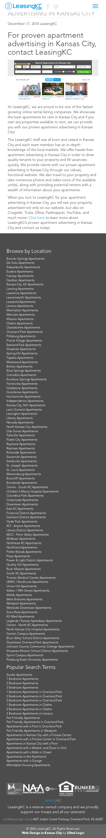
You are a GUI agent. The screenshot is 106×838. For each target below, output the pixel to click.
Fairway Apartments (19, 276)
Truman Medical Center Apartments (31, 578)
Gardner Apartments (20, 280)
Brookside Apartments (21, 483)
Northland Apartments (21, 547)
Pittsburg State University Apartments (32, 659)
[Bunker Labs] (87, 789)
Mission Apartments (20, 319)
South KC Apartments (21, 573)
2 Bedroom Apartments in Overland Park (34, 696)
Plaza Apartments (18, 556)
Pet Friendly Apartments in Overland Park (35, 722)
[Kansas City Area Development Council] (51, 789)
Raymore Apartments (20, 444)
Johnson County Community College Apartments (40, 646)
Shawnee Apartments (21, 349)
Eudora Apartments (19, 271)
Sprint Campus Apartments (24, 655)
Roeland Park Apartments (23, 345)
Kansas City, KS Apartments (24, 284)
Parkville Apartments (20, 435)
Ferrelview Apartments (22, 384)
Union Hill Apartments (21, 586)
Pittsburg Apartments (21, 336)
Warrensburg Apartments (23, 474)
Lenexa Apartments (19, 306)
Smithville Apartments (21, 461)
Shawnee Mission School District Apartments (37, 651)
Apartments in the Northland (26, 756)
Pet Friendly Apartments (23, 718)
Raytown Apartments (20, 448)
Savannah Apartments (21, 457)
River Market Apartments (23, 569)
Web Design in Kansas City (42, 833)
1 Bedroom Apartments (22, 679)
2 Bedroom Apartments (22, 683)
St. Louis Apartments (20, 470)
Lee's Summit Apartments (24, 409)
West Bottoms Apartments (24, 599)
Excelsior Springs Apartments (26, 379)
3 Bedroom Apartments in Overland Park (34, 700)
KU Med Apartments (20, 616)
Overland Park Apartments (24, 332)
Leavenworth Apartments (23, 297)
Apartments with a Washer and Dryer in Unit (36, 748)
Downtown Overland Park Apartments (32, 642)
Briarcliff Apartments (20, 478)
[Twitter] (55, 7)
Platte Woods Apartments (23, 552)
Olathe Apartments (19, 323)
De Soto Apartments (20, 263)
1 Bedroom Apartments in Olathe (29, 705)
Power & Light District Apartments (29, 560)
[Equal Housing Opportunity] (66, 789)
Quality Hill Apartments (22, 564)
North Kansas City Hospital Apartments (32, 629)
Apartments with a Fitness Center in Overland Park (41, 739)
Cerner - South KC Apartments (27, 487)
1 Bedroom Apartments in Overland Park (34, 692)
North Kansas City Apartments (26, 427)
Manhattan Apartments (22, 310)
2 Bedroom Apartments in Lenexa (29, 713)
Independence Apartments (24, 401)
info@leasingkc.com (17, 819)
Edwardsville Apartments (23, 267)
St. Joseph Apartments (22, 465)
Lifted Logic (75, 833)
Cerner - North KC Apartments (27, 625)
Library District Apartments (24, 530)
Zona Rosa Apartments (21, 612)
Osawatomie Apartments (23, 327)
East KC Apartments (19, 508)
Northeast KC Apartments (23, 543)
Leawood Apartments (21, 302)
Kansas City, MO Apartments (25, 405)
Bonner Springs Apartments (25, 259)
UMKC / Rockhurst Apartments (27, 582)
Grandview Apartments (22, 392)
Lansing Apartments (20, 289)
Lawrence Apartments (21, 293)
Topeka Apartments (19, 358)
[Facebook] (47, 7)
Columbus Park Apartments (25, 495)
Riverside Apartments (21, 452)
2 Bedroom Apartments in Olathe (29, 709)
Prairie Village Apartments (24, 340)
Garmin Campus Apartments (25, 633)
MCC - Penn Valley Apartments (27, 534)
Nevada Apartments (20, 422)
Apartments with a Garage (24, 761)
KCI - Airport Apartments (23, 526)
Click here (37, 218)
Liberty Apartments (19, 418)
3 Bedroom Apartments (22, 687)
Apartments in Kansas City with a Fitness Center (39, 735)
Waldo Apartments (19, 595)
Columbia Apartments (21, 375)
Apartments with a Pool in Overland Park (34, 726)
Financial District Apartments (26, 513)
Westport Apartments (21, 603)
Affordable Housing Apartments (28, 765)
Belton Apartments (19, 366)
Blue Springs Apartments (23, 370)
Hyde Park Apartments (21, 521)
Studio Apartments (19, 675)
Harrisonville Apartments (23, 396)
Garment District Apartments (26, 517)
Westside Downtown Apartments (28, 608)
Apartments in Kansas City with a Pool (32, 743)
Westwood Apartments (22, 362)
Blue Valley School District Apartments (32, 638)
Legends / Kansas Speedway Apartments (34, 621)
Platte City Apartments (21, 439)
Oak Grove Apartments (22, 431)
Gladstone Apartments (21, 388)
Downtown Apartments (22, 504)
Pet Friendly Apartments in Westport (31, 731)
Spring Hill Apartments (22, 353)
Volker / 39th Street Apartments (27, 590)
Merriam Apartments (20, 314)
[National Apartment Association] (34, 789)
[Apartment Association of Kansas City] (14, 789)
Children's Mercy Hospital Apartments (32, 491)
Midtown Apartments (20, 539)
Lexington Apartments (21, 414)
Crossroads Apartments (22, 500)
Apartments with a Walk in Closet (28, 752)
